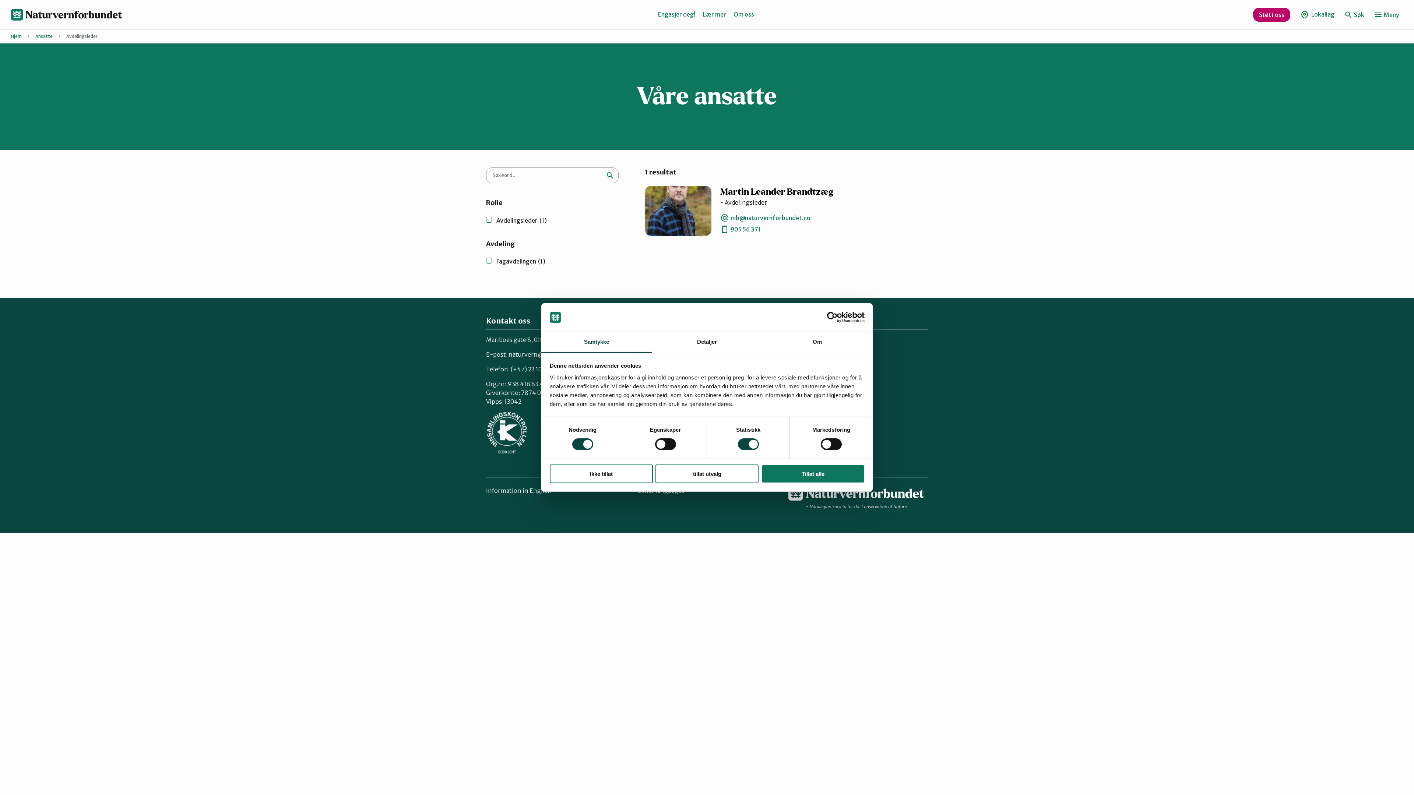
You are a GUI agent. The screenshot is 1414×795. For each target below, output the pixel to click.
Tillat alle (813, 474)
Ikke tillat (601, 474)
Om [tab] (817, 342)
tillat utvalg (707, 474)
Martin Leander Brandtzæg (776, 192)
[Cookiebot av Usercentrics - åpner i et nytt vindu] (832, 317)
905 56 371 (746, 229)
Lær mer (714, 14)
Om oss (744, 14)
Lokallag (1322, 14)
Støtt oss (1271, 14)
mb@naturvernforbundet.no (770, 218)
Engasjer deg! (677, 14)
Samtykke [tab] (596, 342)
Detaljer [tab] (707, 342)
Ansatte (44, 36)
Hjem (16, 36)
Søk (1358, 14)
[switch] (665, 444)
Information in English (519, 490)
